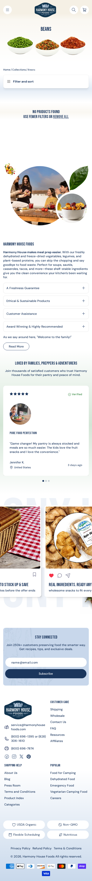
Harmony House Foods (39, 856)
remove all (61, 117)
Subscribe (46, 674)
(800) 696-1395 (22, 736)
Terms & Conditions (68, 848)
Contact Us (58, 722)
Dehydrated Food (62, 779)
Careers (55, 798)
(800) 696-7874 (22, 748)
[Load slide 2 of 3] (46, 481)
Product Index (14, 798)
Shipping (56, 709)
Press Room (12, 785)
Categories (12, 804)
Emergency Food (62, 785)
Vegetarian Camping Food (68, 792)
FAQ (53, 728)
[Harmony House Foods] (18, 710)
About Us (10, 773)
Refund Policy (42, 848)
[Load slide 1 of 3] (43, 481)
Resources (57, 735)
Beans (31, 69)
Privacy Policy (20, 848)
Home (6, 69)
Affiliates (56, 741)
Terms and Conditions (19, 792)
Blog (7, 779)
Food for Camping (63, 773)
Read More (19, 347)
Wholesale (57, 716)
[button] (7, 10)
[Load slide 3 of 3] (49, 481)
